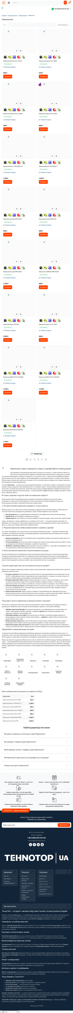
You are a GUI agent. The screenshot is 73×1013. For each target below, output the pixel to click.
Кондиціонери (6, 963)
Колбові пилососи (7, 683)
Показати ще (38, 454)
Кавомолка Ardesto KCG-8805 (48, 61)
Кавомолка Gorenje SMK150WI (12, 219)
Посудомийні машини (20, 683)
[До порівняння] (16, 51)
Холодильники (33, 672)
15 (4, 25)
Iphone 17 (42, 879)
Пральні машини (20, 671)
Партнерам (7, 879)
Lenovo (33, 936)
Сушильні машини (59, 671)
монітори (13, 938)
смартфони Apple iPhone (14, 925)
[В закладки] (20, 51)
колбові (47, 972)
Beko (19, 944)
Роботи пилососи (7, 671)
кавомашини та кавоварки (10, 955)
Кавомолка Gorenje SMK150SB (12, 272)
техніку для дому (22, 995)
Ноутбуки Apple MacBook (10, 936)
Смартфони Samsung (43, 890)
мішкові (53, 972)
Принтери (33, 938)
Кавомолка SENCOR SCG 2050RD (13, 377)
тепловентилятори (32, 963)
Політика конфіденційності (9, 882)
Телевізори (58, 661)
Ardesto (14, 944)
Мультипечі (45, 672)
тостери (28, 955)
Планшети (33, 661)
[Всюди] (61, 2)
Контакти (25, 876)
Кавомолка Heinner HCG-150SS (12, 61)
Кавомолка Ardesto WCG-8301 (48, 113)
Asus (23, 936)
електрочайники (37, 955)
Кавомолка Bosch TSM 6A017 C (48, 166)
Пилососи (42, 972)
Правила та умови (27, 883)
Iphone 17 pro (43, 884)
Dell (27, 936)
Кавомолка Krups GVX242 (11, 324)
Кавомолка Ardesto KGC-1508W (13, 113)
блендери (22, 955)
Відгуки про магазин (25, 879)
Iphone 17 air (43, 881)
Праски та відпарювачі (9, 972)
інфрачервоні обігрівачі (54, 963)
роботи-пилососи (7, 974)
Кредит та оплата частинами (27, 891)
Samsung (36, 944)
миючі (58, 972)
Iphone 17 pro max (45, 887)
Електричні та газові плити (10, 953)
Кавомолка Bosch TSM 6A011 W (13, 166)
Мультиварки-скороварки (61, 953)
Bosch (23, 944)
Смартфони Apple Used (20, 660)
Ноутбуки (46, 661)
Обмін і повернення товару (25, 897)
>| (45, 459)
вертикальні (64, 972)
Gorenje (28, 944)
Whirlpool (43, 944)
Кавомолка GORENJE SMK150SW (49, 272)
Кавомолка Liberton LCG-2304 (48, 324)
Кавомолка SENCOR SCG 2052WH (49, 377)
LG (32, 944)
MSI (37, 936)
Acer (20, 936)
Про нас (6, 876)
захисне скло (66, 927)
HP (29, 936)
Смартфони (7, 661)
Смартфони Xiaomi (45, 894)
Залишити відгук (10, 67)
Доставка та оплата (26, 887)
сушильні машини (29, 946)
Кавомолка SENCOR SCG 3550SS (13, 430)
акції (67, 995)
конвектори (42, 963)
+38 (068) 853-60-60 (61, 9)
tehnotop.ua (17, 915)
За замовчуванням (63, 25)
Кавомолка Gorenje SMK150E (47, 219)
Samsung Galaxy (56, 925)
